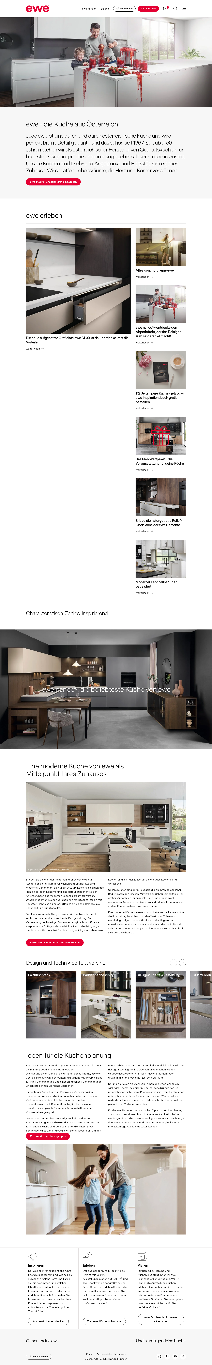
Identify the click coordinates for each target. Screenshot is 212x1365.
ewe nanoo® (89, 8)
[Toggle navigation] (184, 9)
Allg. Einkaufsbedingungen (113, 1358)
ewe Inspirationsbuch (168, 1118)
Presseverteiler (104, 1354)
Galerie (105, 8)
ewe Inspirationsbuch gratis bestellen (53, 181)
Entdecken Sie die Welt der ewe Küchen (55, 942)
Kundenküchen (133, 1114)
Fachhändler (126, 8)
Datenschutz (91, 1358)
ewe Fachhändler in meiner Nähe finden (160, 1319)
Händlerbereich (40, 1356)
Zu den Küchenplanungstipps (48, 1136)
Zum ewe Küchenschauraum (104, 1321)
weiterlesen (34, 348)
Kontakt (90, 1354)
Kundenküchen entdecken (48, 1321)
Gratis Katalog (148, 8)
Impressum (120, 1354)
